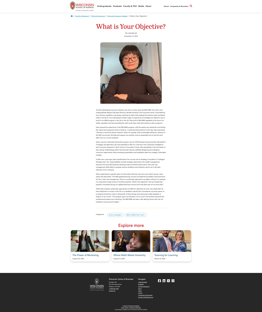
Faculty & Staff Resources (145, 297)
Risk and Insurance (98, 16)
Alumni (166, 6)
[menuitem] (104, 6)
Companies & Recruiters (179, 6)
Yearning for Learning (166, 255)
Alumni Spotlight (115, 215)
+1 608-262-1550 (114, 289)
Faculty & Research (82, 16)
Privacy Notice (124, 307)
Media (141, 5)
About (148, 5)
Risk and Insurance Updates (118, 16)
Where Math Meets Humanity (129, 255)
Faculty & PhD (130, 5)
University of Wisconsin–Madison (131, 306)
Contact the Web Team (135, 307)
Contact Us (112, 291)
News (140, 289)
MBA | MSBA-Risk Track (135, 215)
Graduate (117, 5)
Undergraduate (104, 5)
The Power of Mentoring (85, 255)
